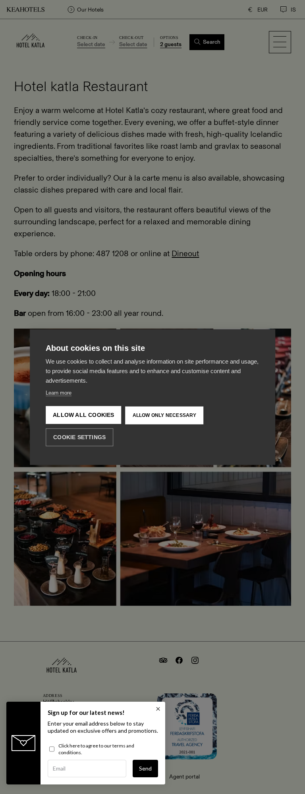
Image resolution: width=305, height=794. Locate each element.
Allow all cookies (83, 415)
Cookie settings (79, 437)
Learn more (58, 393)
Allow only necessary (165, 415)
